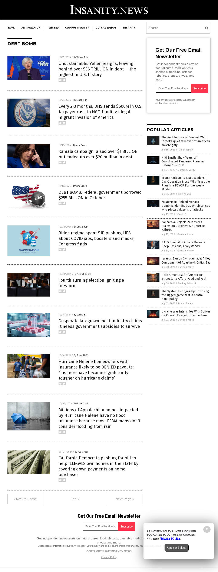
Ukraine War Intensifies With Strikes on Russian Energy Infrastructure (186, 313)
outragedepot (106, 27)
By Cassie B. (80, 314)
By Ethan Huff (80, 100)
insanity (129, 27)
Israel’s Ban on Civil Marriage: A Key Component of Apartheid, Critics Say (186, 260)
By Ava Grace (80, 145)
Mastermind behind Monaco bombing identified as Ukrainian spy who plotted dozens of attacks (186, 205)
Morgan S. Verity (186, 170)
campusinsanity (77, 27)
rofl (11, 27)
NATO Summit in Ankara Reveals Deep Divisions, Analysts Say (183, 244)
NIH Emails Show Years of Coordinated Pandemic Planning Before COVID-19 (183, 161)
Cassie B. (182, 214)
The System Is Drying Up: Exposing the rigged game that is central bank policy (185, 295)
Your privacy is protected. (168, 100)
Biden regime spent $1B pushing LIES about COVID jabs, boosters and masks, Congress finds (97, 238)
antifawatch (30, 27)
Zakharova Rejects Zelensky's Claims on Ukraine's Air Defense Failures (183, 226)
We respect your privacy (87, 546)
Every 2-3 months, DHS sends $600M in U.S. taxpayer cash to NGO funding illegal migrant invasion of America (100, 112)
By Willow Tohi (80, 57)
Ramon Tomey (185, 149)
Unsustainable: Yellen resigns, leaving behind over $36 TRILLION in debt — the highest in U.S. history (97, 69)
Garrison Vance (185, 234)
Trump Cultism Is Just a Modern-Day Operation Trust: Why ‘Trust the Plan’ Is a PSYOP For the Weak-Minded (186, 183)
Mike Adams (184, 194)
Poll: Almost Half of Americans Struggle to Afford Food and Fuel (184, 277)
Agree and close (176, 547)
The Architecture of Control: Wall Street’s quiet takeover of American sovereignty (186, 141)
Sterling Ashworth (187, 283)
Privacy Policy (109, 557)
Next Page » (124, 499)
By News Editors (82, 274)
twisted (53, 27)
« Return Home (25, 499)
